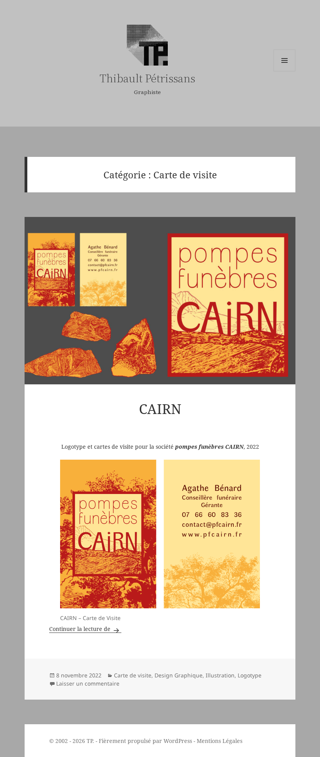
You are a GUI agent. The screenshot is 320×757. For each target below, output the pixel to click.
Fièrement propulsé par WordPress (145, 741)
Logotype (249, 675)
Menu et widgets (284, 60)
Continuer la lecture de (85, 629)
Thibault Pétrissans (147, 78)
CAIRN (160, 409)
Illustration (220, 675)
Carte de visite (132, 675)
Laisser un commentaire (87, 683)
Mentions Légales (219, 741)
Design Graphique (179, 675)
